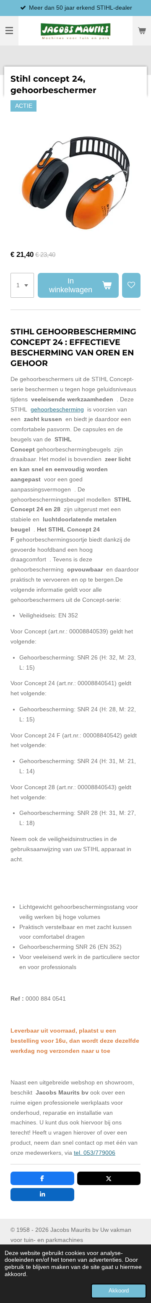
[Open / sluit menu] (9, 30)
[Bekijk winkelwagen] (142, 30)
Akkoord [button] (119, 1291)
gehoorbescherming (57, 409)
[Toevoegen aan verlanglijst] (131, 285)
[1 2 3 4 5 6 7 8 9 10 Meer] (22, 285)
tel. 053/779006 (94, 1152)
